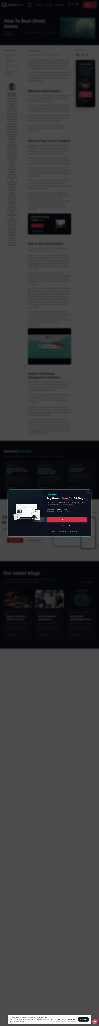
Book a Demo (67, 520)
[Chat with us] (94, 1021)
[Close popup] (88, 492)
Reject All (60, 1019)
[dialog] (49, 1019)
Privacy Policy (20, 1021)
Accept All (83, 1019)
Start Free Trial (66, 526)
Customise (71, 1019)
